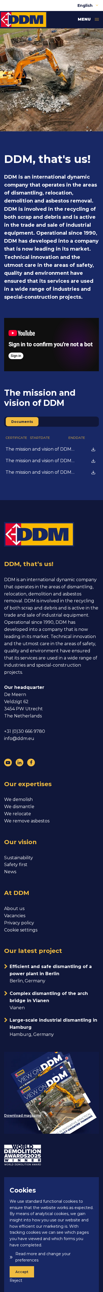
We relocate (17, 813)
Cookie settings (20, 930)
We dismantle (19, 806)
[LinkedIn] (19, 762)
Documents (22, 422)
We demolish (18, 799)
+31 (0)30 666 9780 (24, 731)
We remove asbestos (26, 821)
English (85, 5)
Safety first (15, 864)
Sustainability (18, 857)
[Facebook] (31, 762)
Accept (21, 1272)
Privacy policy (19, 922)
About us (14, 908)
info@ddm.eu (19, 738)
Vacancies (14, 915)
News (10, 871)
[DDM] (23, 19)
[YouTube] (8, 762)
